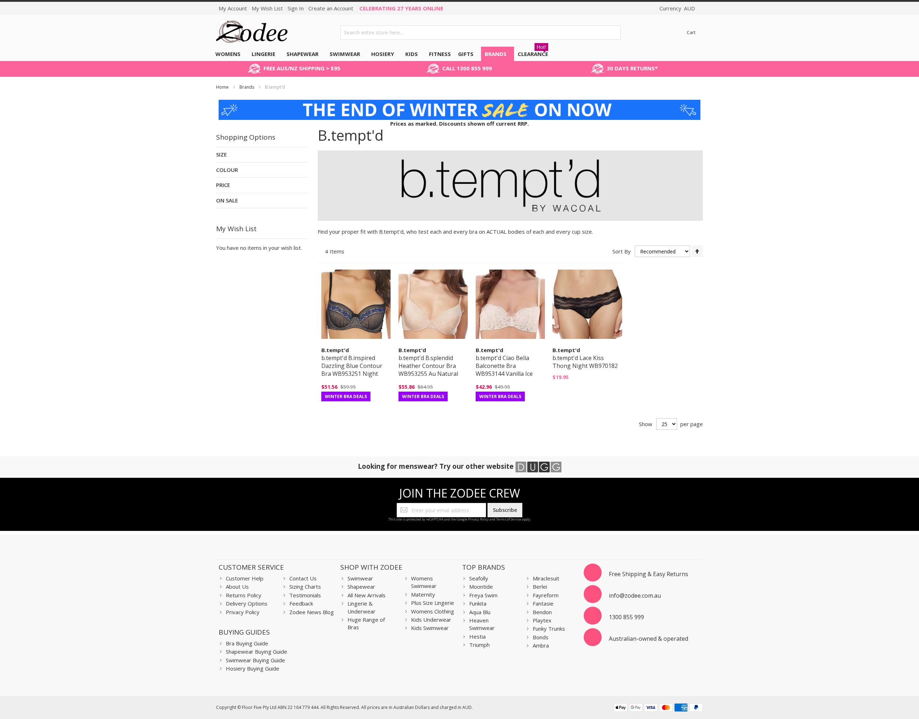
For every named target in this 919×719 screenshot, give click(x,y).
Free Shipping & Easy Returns (648, 574)
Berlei (540, 586)
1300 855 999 (626, 617)
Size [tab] (221, 154)
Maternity (423, 594)
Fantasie (543, 603)
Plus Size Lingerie (432, 602)
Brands (247, 87)
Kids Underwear (431, 619)
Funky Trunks (549, 628)
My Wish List (267, 8)
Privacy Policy (478, 519)
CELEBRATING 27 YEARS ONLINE (401, 8)
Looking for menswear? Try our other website (437, 466)
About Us (237, 586)
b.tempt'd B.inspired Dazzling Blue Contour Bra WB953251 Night (351, 366)
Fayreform (546, 595)
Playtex (542, 620)
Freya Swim (483, 595)
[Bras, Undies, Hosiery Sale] (459, 103)
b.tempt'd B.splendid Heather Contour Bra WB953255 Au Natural (428, 366)
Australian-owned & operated (648, 639)
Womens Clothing (432, 611)
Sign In (296, 8)
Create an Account (330, 8)
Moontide (481, 586)
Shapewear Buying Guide (256, 651)
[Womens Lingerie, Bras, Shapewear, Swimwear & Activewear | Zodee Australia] (252, 32)
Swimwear (360, 578)
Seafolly (478, 578)
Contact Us (303, 578)
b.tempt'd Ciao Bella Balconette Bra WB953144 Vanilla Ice (504, 366)
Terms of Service (508, 519)
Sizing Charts (305, 586)
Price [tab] (223, 184)
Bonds (541, 637)
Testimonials (305, 595)
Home (223, 87)
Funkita (477, 603)
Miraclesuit (546, 578)
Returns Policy (243, 595)
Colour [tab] (227, 169)
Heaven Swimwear (482, 624)
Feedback (301, 603)
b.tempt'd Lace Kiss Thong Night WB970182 (585, 362)
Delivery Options (246, 603)
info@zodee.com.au (635, 595)
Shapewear (361, 586)
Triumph (479, 644)
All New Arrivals (366, 595)
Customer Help (244, 578)
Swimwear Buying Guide (255, 660)
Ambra (541, 645)
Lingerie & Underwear (361, 607)
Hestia (477, 636)
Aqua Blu (479, 612)
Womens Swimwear (424, 582)
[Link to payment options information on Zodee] (658, 708)
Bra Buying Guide (247, 643)
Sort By (621, 251)
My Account (233, 8)
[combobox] (480, 32)
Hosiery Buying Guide (252, 668)
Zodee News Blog (311, 612)
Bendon (542, 612)
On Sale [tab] (227, 200)
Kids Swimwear (430, 627)
